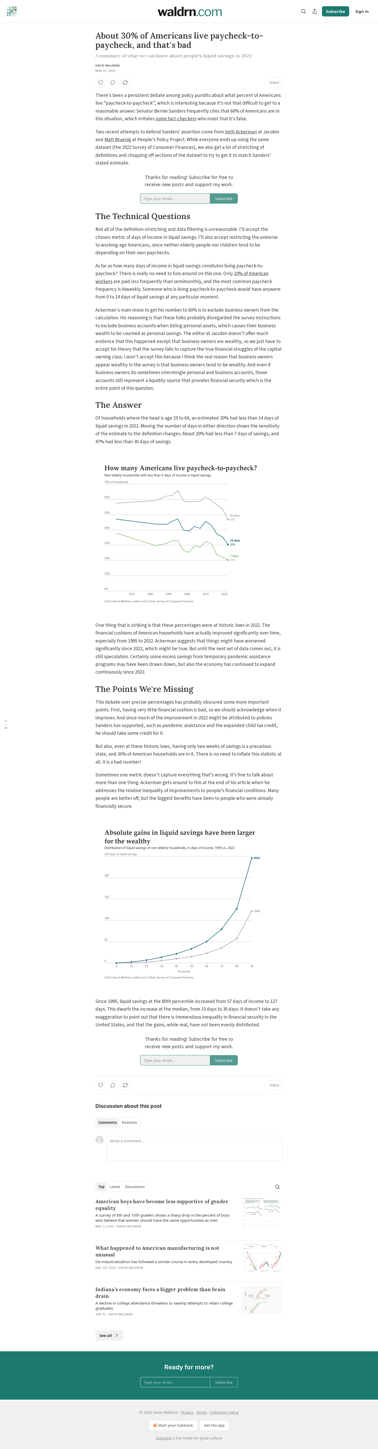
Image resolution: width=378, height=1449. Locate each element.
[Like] (100, 82)
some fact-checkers (176, 118)
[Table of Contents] (5, 724)
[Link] (88, 216)
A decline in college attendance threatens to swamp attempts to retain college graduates (164, 1305)
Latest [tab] (115, 1186)
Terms (201, 1412)
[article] (189, 1217)
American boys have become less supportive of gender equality (161, 1204)
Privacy (187, 1412)
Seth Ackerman (241, 132)
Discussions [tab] (135, 1186)
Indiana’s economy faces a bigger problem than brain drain (160, 1292)
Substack (163, 1438)
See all (106, 1335)
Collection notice (224, 1412)
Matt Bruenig (117, 139)
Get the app (214, 1425)
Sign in (362, 11)
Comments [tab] (107, 1122)
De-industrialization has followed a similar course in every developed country (163, 1261)
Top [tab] (101, 1186)
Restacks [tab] (129, 1122)
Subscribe (335, 11)
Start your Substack (175, 1425)
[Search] (303, 11)
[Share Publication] (315, 11)
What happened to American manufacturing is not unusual (157, 1251)
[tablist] (117, 1122)
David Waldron (107, 65)
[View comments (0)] (113, 82)
